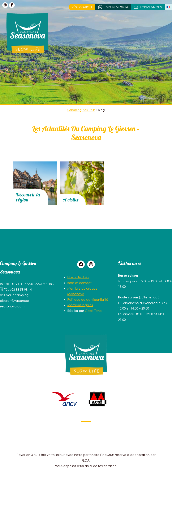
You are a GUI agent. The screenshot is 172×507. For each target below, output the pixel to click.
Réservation (82, 7)
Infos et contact (79, 283)
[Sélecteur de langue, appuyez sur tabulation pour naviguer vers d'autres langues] (168, 7)
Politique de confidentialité (87, 299)
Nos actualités (78, 277)
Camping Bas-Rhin (81, 110)
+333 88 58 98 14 (116, 7)
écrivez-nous (151, 7)
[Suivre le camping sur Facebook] (12, 5)
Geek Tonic (93, 310)
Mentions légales (80, 305)
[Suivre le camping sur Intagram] (5, 5)
